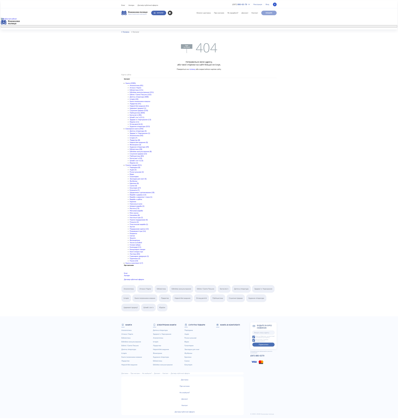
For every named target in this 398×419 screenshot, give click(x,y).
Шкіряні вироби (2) (137, 206)
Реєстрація (257, 4)
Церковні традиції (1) (138, 108)
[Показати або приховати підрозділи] (201, 26)
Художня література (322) (140, 126)
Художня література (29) (139, 147)
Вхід (267, 4)
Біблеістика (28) (136, 149)
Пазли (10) (134, 261)
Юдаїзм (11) (134, 122)
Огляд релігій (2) (136, 124)
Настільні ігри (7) (136, 217)
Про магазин (219, 13)
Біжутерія (188, 365)
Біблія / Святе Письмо (180, 47)
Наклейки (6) (135, 215)
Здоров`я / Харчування (181, 89)
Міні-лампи (134, 213)
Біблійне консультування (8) (141, 151)
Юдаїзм (162, 307)
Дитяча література (179, 51)
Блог (123, 5)
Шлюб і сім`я (177, 85)
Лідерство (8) (135, 140)
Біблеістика (176, 39)
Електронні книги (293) (134, 129)
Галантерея (134, 176)
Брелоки (187, 357)
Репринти (133, 233)
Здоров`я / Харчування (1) (140, 133)
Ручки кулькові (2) (137, 172)
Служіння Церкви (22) (138, 154)
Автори (131, 5)
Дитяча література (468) (139, 97)
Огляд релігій (201, 298)
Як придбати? (233, 13)
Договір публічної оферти (148, 5)
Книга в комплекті (230, 325)
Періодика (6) (135, 167)
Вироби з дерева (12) (138, 195)
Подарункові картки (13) (139, 229)
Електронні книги (166, 325)
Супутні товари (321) (134, 165)
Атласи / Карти (178, 36)
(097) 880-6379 (257, 355)
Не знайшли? (147, 373)
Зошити (133, 238)
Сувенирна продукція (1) (139, 256)
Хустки (132, 227)
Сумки (186, 361)
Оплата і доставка (204, 13)
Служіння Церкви (179, 74)
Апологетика (177, 32)
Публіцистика (177, 78)
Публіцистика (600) (137, 113)
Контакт (255, 13)
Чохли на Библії (136, 242)
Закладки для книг (191, 349)
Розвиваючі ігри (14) (138, 231)
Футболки (133, 181)
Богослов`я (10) (136, 158)
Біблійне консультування (182, 43)
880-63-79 (240, 4)
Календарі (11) (135, 247)
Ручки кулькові (190, 338)
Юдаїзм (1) (134, 163)
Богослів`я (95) (136, 115)
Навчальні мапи (136, 204)
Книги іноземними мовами (182, 59)
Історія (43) (134, 99)
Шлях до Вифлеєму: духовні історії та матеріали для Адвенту (265, 337)
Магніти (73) (134, 208)
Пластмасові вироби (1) (139, 224)
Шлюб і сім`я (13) (136, 161)
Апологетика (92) (136, 135)
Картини (133, 201)
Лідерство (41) (135, 104)
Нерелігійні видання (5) (139, 142)
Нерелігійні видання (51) (139, 106)
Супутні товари (197, 325)
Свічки (132, 236)
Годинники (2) (135, 258)
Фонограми (157, 353)
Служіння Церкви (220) (139, 110)
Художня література (256, 298)
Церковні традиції (179, 70)
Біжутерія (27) (135, 188)
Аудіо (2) (133, 170)
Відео (132, 174)
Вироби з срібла (136, 199)
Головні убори (135, 245)
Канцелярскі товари (137, 249)
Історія (174, 55)
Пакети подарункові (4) (139, 220)
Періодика (188, 330)
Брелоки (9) (134, 183)
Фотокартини (135, 240)
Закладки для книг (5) (138, 179)
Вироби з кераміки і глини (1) (141, 197)
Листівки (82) (135, 254)
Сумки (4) (133, 186)
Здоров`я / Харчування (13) (140, 120)
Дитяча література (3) (138, 131)
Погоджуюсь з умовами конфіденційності (262, 340)
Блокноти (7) (135, 190)
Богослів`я (176, 82)
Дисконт (244, 13)
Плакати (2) (134, 222)
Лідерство (176, 62)
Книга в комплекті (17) (134, 263)
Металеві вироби (136, 211)
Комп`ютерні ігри (136, 252)
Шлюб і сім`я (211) (137, 117)
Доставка (124, 373)
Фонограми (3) (135, 145)
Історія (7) (133, 138)
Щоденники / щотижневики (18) (142, 192)
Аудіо (186, 334)
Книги (128, 325)
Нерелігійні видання (180, 66)
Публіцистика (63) (137, 156)
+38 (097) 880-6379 (250, 32)
